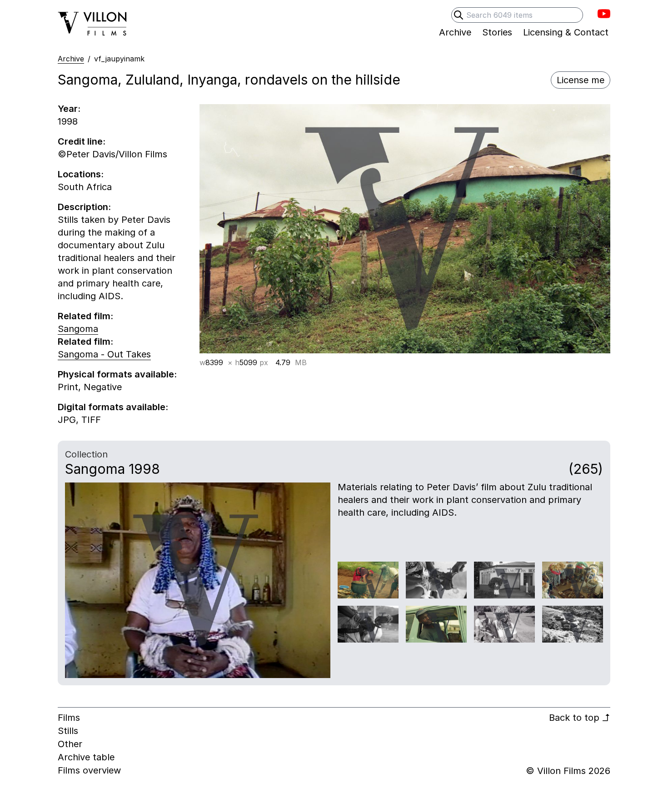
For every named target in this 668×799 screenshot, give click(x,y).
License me (580, 80)
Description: (84, 206)
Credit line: (81, 141)
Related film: (85, 316)
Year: (69, 108)
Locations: (81, 174)
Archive (71, 58)
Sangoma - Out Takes (104, 354)
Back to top (579, 717)
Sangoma (78, 328)
